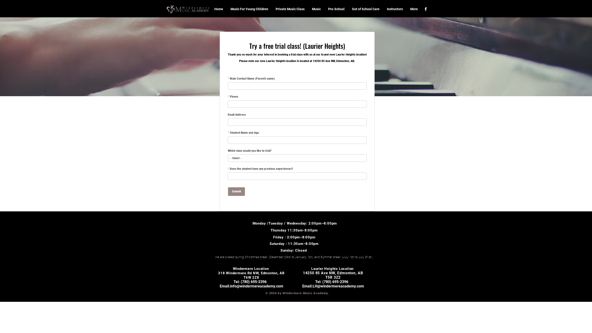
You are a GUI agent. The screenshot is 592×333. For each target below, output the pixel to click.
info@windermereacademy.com (256, 286)
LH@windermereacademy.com (338, 286)
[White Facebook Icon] (425, 9)
